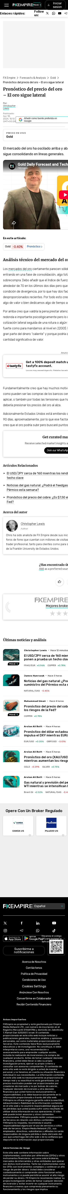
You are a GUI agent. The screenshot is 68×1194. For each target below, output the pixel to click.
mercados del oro (20, 269)
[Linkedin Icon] (42, 923)
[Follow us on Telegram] (65, 13)
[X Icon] (9, 923)
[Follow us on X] (47, 13)
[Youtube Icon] (58, 923)
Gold (53, 77)
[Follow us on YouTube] (59, 13)
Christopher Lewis (33, 524)
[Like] (59, 582)
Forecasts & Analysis (33, 77)
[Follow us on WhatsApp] (53, 13)
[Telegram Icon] (25, 930)
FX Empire (9, 77)
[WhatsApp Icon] (42, 930)
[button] (6, 5)
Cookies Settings (34, 986)
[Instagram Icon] (9, 930)
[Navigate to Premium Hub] (13, 663)
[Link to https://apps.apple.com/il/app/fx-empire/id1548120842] (12, 939)
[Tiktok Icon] (58, 930)
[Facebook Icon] (25, 923)
